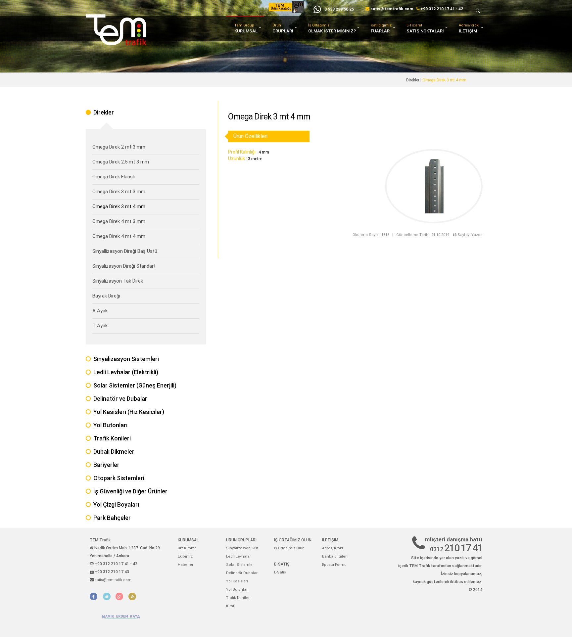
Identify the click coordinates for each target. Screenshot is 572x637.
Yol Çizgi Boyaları (116, 504)
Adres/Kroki (469, 28)
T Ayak (100, 326)
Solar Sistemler (240, 565)
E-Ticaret (425, 28)
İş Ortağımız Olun (289, 548)
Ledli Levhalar (238, 556)
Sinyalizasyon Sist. (242, 548)
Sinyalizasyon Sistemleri (126, 358)
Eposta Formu (334, 565)
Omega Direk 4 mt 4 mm (118, 236)
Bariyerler (106, 464)
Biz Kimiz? (187, 548)
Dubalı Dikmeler (113, 451)
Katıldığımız (381, 28)
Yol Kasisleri (237, 581)
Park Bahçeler (112, 517)
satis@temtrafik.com (391, 9)
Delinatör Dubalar (242, 573)
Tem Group (246, 28)
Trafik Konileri (112, 438)
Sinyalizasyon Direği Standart (124, 266)
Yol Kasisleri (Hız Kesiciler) (128, 411)
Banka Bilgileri (335, 556)
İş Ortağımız (332, 28)
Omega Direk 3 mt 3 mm (118, 192)
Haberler (185, 565)
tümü (230, 606)
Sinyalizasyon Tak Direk (117, 281)
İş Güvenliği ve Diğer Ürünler (130, 491)
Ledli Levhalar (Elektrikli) (125, 372)
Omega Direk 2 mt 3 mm (118, 147)
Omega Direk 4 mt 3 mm (118, 221)
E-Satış (280, 572)
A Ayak (100, 311)
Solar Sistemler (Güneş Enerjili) (134, 385)
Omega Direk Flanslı (113, 177)
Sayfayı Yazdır (469, 235)
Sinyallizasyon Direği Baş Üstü (124, 251)
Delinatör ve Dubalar (120, 398)
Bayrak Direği (106, 296)
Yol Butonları (110, 425)
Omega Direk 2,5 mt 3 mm (120, 162)
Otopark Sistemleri (118, 478)
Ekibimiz (185, 556)
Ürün (282, 28)
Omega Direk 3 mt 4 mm (118, 206)
